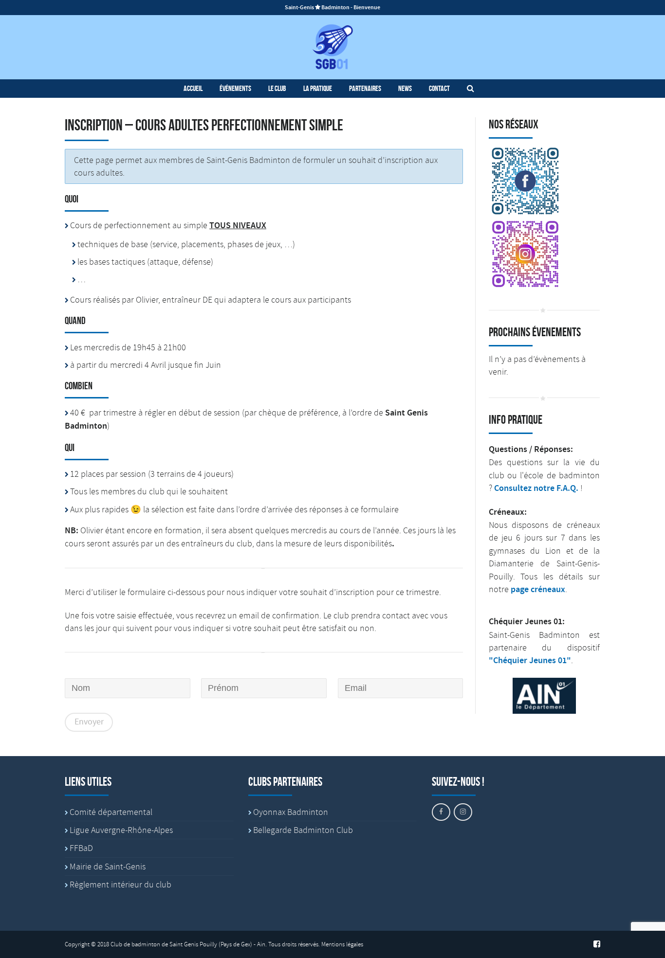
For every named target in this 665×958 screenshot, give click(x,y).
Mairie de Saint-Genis (108, 866)
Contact (439, 88)
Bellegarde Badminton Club (303, 830)
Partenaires (365, 88)
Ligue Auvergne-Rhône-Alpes (121, 830)
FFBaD (81, 848)
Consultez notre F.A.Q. (536, 488)
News (405, 88)
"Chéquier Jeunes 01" (530, 661)
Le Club (277, 88)
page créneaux (538, 590)
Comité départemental (111, 812)
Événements (235, 88)
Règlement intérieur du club (120, 884)
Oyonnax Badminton (290, 812)
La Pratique (317, 88)
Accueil (193, 88)
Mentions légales (342, 944)
